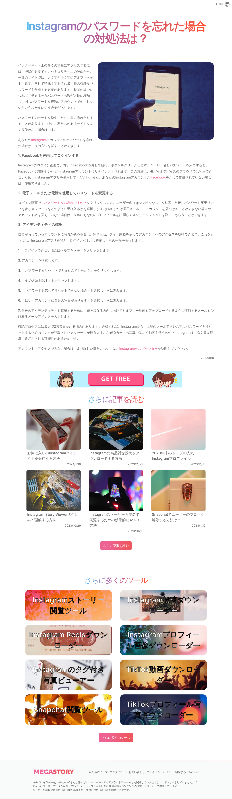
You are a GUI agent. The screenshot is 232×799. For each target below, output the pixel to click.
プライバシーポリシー (160, 772)
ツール (123, 772)
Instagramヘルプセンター (138, 348)
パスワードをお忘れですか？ (65, 203)
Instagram (39, 140)
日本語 (220, 4)
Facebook (158, 177)
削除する (180, 772)
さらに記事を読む (116, 546)
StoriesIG (193, 772)
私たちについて (98, 772)
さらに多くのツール (116, 738)
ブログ (113, 772)
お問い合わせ (137, 772)
